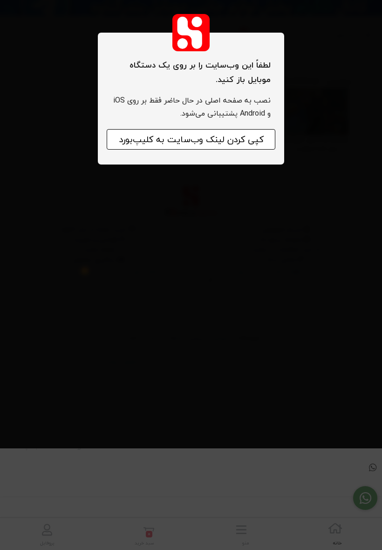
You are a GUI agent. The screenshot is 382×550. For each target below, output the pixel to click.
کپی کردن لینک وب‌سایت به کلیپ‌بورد (191, 139)
